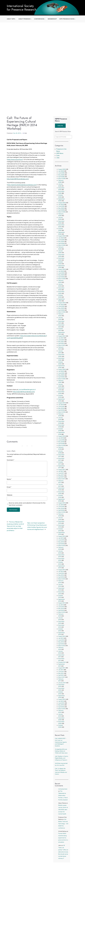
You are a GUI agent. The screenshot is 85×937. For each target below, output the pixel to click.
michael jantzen (62, 789)
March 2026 (61, 178)
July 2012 (61, 638)
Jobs (57, 157)
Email (9, 487)
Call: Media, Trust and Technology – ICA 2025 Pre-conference (63, 824)
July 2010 (61, 701)
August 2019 (61, 403)
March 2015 (61, 545)
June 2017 (61, 473)
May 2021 (61, 341)
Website (9, 495)
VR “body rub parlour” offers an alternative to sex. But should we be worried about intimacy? (63, 852)
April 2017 (61, 477)
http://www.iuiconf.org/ (15, 159)
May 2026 (61, 175)
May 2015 (61, 542)
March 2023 (61, 278)
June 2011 (61, 671)
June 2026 (61, 173)
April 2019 (61, 410)
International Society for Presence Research (21, 8)
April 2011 (61, 675)
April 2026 (61, 176)
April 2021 (61, 343)
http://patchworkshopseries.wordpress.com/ (22, 185)
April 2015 (61, 543)
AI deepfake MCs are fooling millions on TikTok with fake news (61, 751)
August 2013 (61, 603)
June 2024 (61, 239)
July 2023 (61, 271)
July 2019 (61, 404)
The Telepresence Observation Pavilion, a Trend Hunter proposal (63, 795)
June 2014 (61, 573)
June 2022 (61, 306)
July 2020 (61, 371)
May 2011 (61, 673)
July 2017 (61, 471)
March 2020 (61, 378)
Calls (25, 133)
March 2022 (61, 312)
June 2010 (61, 703)
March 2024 (61, 245)
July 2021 (61, 338)
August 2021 (61, 336)
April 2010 (61, 707)
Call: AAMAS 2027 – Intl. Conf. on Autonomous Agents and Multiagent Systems (61, 742)
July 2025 (61, 204)
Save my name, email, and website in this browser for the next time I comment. (27, 504)
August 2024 (62, 236)
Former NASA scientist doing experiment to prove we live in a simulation (63, 838)
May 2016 (61, 508)
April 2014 (61, 577)
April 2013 (61, 610)
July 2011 (60, 669)
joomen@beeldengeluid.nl (27, 389)
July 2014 (61, 571)
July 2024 (61, 238)
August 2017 (61, 469)
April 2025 (61, 210)
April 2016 (61, 510)
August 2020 (62, 369)
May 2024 (61, 241)
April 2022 (61, 310)
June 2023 (61, 273)
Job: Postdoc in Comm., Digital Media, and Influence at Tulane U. (61, 758)
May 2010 (61, 705)
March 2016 (61, 512)
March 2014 (61, 579)
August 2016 (61, 503)
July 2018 (61, 438)
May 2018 (61, 441)
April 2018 (61, 443)
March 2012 (61, 645)
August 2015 (61, 536)
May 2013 (61, 608)
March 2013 (61, 612)
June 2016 (61, 506)
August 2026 (62, 169)
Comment (10, 460)
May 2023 (61, 275)
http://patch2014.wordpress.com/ (18, 179)
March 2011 (61, 677)
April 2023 (61, 277)
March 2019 (61, 412)
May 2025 (61, 208)
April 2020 (61, 377)
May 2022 (61, 308)
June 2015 (61, 540)
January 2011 (62, 682)
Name (9, 479)
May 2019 (61, 408)
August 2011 (61, 668)
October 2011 (62, 662)
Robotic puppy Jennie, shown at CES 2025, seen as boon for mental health (63, 810)
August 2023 (62, 269)
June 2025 (61, 206)
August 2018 (61, 436)
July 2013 (61, 605)
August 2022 (62, 302)
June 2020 (61, 373)
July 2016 (61, 504)
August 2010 (62, 699)
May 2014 (61, 575)
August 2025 (62, 202)
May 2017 (61, 475)
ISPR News (59, 153)
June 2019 (61, 406)
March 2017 (61, 478)
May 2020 (61, 375)
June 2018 (61, 440)
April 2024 (61, 243)
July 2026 (61, 171)
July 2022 (61, 304)
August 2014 (61, 569)
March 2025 (61, 212)
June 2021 (61, 340)
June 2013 (61, 606)
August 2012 (61, 636)
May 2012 (61, 642)
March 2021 (61, 345)
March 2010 (61, 708)
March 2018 (61, 445)
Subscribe (60, 125)
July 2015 (61, 538)
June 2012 (61, 640)
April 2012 (61, 644)
